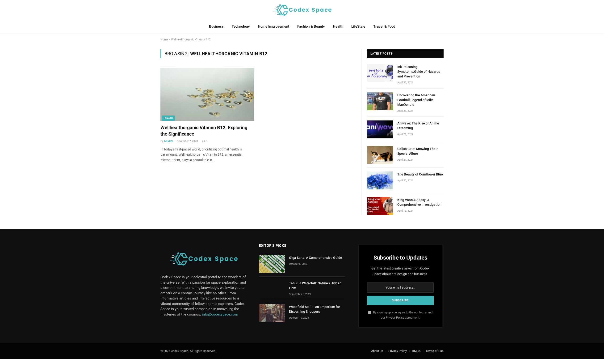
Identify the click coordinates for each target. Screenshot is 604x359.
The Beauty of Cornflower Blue (420, 174)
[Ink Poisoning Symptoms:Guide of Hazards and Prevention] (380, 73)
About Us (377, 351)
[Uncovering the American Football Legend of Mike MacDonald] (380, 101)
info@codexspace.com (220, 314)
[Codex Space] (302, 10)
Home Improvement (273, 26)
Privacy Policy (395, 317)
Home (164, 39)
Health (338, 26)
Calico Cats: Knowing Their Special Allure (417, 151)
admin (168, 141)
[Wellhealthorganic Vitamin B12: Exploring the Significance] (207, 94)
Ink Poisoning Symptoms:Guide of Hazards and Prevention (418, 71)
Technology (241, 26)
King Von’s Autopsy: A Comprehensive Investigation (419, 202)
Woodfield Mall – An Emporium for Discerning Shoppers (314, 309)
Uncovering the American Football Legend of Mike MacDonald (416, 100)
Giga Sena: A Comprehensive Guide (315, 258)
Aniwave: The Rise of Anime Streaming (418, 125)
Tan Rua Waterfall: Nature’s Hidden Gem (315, 285)
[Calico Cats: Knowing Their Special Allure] (380, 155)
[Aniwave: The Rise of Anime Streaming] (380, 129)
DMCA (416, 351)
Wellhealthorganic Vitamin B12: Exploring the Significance (203, 131)
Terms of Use (435, 351)
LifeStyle (358, 26)
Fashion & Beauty (311, 26)
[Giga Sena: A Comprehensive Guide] (272, 264)
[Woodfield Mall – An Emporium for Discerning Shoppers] (272, 313)
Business (216, 26)
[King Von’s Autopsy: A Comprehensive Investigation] (380, 206)
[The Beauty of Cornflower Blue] (380, 180)
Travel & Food (384, 26)
